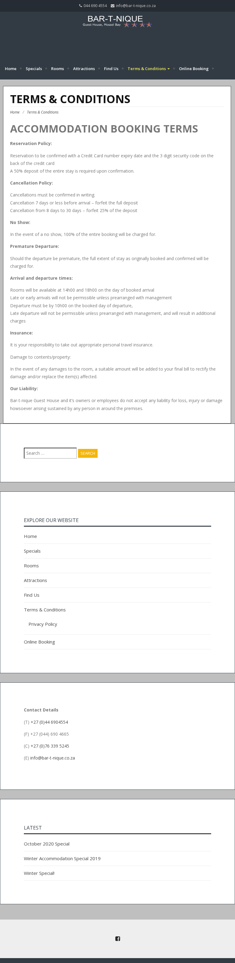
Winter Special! (39, 873)
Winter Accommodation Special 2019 (62, 858)
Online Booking (194, 68)
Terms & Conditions (147, 68)
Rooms (57, 68)
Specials (34, 68)
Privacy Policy (42, 624)
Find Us (111, 68)
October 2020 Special (46, 844)
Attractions (84, 68)
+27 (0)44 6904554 (49, 722)
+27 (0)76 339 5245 (50, 746)
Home (11, 68)
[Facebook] (117, 939)
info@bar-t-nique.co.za (136, 5)
